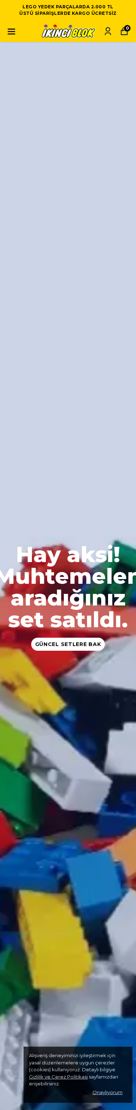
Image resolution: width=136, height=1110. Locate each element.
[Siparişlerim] (107, 31)
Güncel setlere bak (68, 644)
